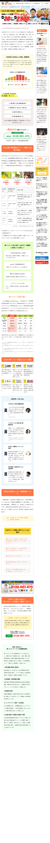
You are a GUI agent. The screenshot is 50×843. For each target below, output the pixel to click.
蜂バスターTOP (4, 6)
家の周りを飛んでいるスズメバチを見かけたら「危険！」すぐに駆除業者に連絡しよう (41, 186)
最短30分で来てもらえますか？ (14, 556)
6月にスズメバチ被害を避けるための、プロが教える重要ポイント (41, 179)
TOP (14, 3)
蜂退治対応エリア (28, 3)
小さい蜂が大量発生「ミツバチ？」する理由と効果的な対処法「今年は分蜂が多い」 (41, 245)
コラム (42, 3)
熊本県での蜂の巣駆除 (25, 6)
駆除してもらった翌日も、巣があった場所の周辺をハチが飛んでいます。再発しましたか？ (16, 540)
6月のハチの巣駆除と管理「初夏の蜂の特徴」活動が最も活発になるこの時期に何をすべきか (41, 201)
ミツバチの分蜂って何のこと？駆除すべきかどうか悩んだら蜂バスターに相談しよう (41, 231)
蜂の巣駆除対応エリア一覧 (14, 6)
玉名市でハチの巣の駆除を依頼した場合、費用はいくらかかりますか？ (16, 570)
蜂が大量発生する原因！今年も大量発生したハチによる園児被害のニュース (41, 224)
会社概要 (46, 3)
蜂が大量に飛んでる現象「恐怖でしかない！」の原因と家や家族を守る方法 (41, 238)
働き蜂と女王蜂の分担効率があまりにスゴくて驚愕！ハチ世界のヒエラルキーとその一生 (41, 209)
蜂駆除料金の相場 (19, 3)
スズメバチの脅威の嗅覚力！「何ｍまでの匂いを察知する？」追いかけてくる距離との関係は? (41, 217)
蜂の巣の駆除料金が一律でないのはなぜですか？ (16, 562)
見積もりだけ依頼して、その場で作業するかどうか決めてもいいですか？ (16, 549)
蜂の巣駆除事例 (36, 3)
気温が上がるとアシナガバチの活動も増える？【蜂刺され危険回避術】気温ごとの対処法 (41, 194)
